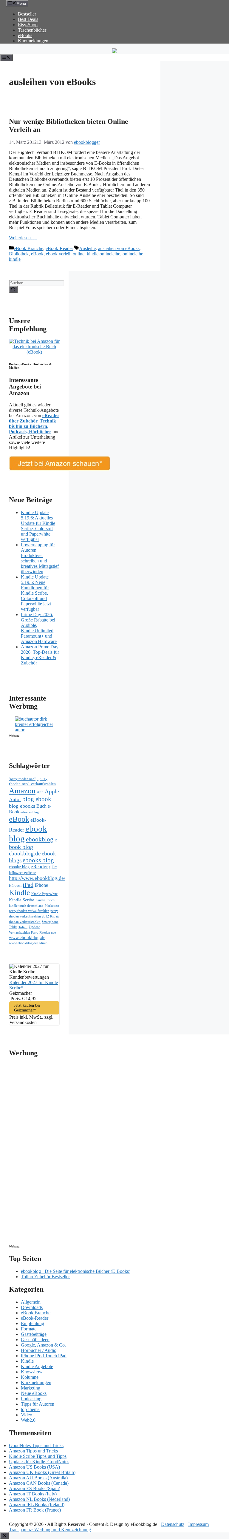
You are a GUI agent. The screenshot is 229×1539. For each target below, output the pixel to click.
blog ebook (36, 799)
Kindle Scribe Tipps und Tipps (37, 1456)
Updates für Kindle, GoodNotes (39, 1461)
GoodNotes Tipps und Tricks (36, 1445)
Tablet (13, 927)
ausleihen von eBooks (119, 248)
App (40, 792)
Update (34, 927)
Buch (41, 806)
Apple (52, 791)
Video (26, 1414)
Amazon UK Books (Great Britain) (42, 1472)
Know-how (32, 1371)
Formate (28, 1328)
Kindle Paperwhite (44, 894)
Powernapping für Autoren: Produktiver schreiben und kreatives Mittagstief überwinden (40, 558)
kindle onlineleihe (103, 253)
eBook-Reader (59, 248)
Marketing (52, 905)
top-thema (30, 1409)
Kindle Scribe (21, 900)
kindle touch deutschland (26, 905)
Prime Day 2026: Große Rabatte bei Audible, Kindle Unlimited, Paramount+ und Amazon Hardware (39, 628)
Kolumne (29, 1377)
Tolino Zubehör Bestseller (45, 1276)
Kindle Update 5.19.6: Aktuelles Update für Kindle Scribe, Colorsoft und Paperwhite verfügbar (38, 526)
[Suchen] (13, 289)
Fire (54, 867)
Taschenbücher (32, 30)
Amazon (22, 791)
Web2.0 (28, 1420)
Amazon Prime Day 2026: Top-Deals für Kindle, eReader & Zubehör (40, 654)
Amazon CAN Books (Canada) (39, 1483)
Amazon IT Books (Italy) (33, 1493)
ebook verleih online (65, 253)
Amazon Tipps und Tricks (33, 1450)
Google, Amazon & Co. (43, 1344)
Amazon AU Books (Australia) (38, 1477)
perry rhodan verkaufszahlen (29, 911)
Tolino (22, 927)
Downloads (32, 1307)
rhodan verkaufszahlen (25, 921)
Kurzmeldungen (33, 40)
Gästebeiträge (34, 1334)
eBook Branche (28, 248)
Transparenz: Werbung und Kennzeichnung (50, 1529)
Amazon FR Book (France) (35, 1509)
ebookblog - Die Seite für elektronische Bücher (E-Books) (75, 1271)
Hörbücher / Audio (38, 1350)
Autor (15, 799)
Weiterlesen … (23, 237)
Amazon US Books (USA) (34, 1466)
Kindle (19, 892)
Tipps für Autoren (37, 1404)
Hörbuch (15, 885)
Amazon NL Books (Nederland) (39, 1499)
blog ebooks (22, 806)
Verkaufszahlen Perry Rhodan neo (32, 932)
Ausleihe (87, 248)
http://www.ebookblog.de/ (37, 878)
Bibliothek (19, 253)
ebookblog (39, 839)
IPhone (41, 885)
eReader (39, 866)
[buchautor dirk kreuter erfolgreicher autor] (37, 729)
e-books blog (30, 812)
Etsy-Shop (28, 24)
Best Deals (28, 19)
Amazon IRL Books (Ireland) (36, 1504)
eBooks (25, 35)
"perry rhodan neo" (22, 779)
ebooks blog (38, 860)
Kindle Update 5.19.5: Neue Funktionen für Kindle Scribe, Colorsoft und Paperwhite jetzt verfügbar (36, 593)
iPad (28, 884)
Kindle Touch (45, 900)
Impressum (198, 1524)
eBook (37, 253)
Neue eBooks (34, 1393)
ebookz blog (19, 867)
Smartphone (50, 921)
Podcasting (31, 1398)
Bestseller (27, 13)
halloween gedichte (22, 873)
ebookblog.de (25, 853)
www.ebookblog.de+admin (28, 943)
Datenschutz (172, 1524)
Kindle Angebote (37, 1366)
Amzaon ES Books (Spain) (34, 1488)
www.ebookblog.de (27, 937)
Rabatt (54, 916)
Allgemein (31, 1301)
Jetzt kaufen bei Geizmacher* (27, 1007)
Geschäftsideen (35, 1339)
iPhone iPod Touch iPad (43, 1355)
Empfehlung (32, 1323)
